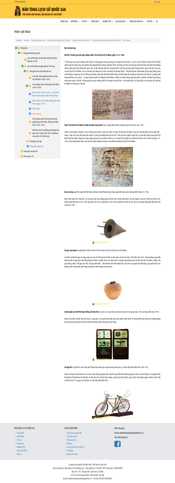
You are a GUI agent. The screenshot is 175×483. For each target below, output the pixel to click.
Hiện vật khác (126, 40)
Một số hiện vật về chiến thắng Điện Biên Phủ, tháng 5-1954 (46, 102)
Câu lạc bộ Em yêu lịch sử (75, 447)
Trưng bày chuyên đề (30, 151)
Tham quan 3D (28, 156)
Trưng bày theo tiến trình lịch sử (81, 40)
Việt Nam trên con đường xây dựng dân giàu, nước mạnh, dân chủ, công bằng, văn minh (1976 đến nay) (45, 133)
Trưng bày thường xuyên (38, 40)
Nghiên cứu (107, 21)
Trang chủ (64, 21)
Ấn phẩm (70, 451)
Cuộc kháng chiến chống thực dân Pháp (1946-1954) (106, 40)
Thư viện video (72, 436)
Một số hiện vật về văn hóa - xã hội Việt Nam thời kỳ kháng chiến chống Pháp (45, 94)
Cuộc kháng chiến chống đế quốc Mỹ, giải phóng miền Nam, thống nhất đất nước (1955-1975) (45, 122)
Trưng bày (95, 21)
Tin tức (84, 21)
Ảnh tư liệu (36, 109)
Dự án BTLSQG (120, 21)
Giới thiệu (74, 21)
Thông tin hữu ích (136, 21)
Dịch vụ (69, 444)
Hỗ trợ (149, 21)
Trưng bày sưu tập (36, 141)
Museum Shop (72, 454)
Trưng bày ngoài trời (36, 146)
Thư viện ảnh (71, 440)
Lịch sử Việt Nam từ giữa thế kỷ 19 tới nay (58, 40)
